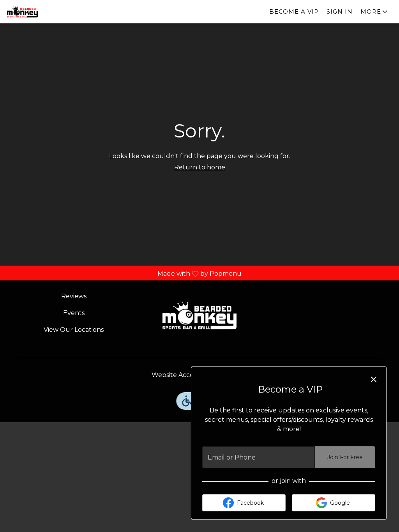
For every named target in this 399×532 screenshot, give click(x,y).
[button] (375, 11)
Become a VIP (294, 11)
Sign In (340, 11)
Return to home (199, 167)
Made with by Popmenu (124, 273)
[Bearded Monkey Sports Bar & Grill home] (41, 11)
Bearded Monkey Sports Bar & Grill (199, 315)
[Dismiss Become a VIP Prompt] (373, 379)
